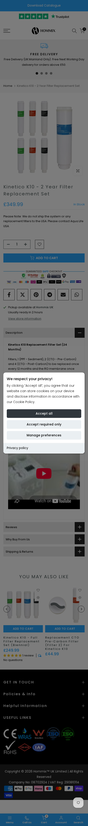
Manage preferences (44, 435)
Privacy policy (17, 448)
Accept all (44, 413)
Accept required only (44, 424)
